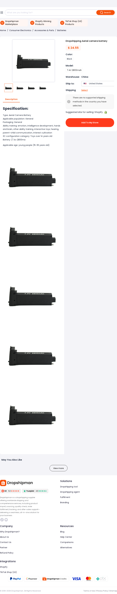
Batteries (61, 30)
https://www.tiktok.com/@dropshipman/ (2, 519)
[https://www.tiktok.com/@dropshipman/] (2, 519)
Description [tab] (11, 99)
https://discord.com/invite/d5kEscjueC (6, 519)
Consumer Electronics (20, 30)
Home (3, 30)
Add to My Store (89, 122)
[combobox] (98, 83)
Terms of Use (89, 591)
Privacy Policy (102, 591)
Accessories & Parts (44, 30)
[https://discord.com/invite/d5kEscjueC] (6, 519)
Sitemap (113, 591)
